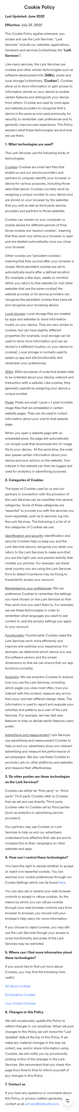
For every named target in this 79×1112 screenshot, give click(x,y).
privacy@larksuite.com (42, 1104)
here (62, 882)
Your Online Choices (20, 1003)
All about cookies (17, 986)
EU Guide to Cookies (20, 995)
